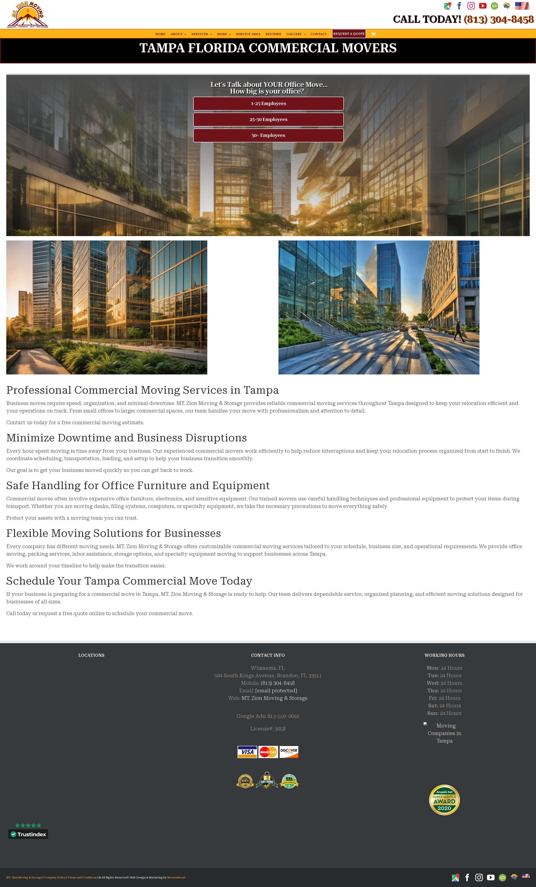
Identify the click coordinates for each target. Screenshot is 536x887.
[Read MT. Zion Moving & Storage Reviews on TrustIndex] (28, 835)
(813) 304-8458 (278, 683)
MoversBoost (176, 877)
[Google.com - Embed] (91, 695)
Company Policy (54, 877)
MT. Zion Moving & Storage (275, 698)
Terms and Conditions (82, 877)
